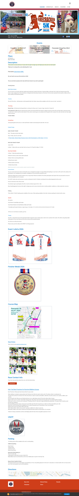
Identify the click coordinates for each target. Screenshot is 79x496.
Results (57, 6)
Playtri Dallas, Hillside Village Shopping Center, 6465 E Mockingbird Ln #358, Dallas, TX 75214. (28, 137)
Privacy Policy (21, 494)
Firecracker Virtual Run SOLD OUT (61, 48)
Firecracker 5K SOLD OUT (18, 48)
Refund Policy (49, 6)
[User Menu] (70, 3)
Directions (20, 37)
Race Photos (11, 342)
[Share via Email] (67, 36)
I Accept (67, 494)
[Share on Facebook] (63, 36)
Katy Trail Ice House (12, 89)
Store (68, 6)
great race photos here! (21, 344)
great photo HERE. (19, 71)
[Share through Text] (69, 36)
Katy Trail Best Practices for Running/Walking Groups (23, 389)
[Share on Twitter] (65, 36)
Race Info (42, 6)
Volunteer (62, 6)
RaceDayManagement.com (26, 491)
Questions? (12, 383)
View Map (39, 474)
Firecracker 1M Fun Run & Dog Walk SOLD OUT (39, 48)
